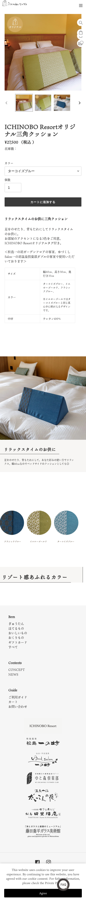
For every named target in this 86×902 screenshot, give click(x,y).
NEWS (13, 674)
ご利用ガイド (17, 697)
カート (13, 701)
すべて (13, 647)
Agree (43, 893)
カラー (9, 163)
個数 (7, 180)
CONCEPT (16, 669)
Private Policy (54, 883)
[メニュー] (80, 4)
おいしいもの (17, 633)
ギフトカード (17, 642)
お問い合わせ (17, 706)
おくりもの (16, 637)
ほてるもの (16, 628)
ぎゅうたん (16, 623)
